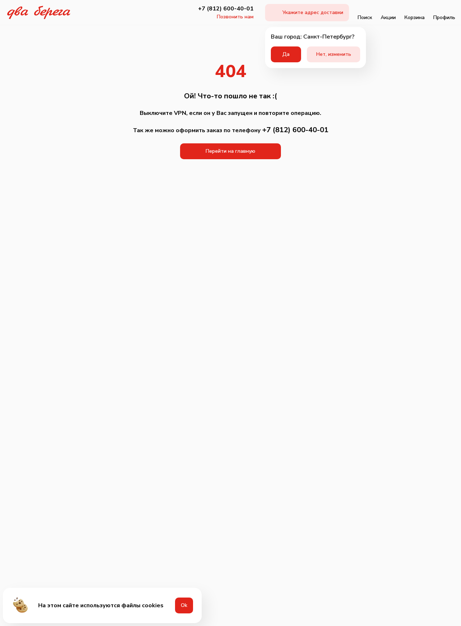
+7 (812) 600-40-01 (226, 8)
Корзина (414, 17)
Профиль (444, 17)
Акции (388, 17)
